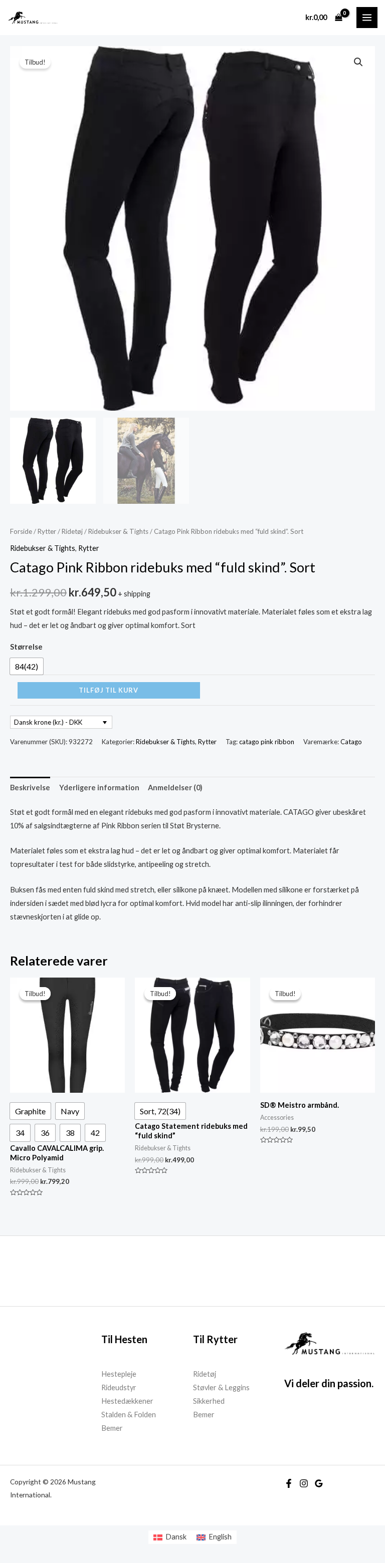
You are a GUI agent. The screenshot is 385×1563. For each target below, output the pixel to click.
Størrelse (26, 647)
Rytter (47, 531)
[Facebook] (288, 1483)
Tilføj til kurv (108, 690)
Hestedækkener (127, 1401)
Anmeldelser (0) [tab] (175, 787)
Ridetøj (72, 531)
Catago (351, 742)
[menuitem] (169, 1537)
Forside (21, 531)
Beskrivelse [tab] (30, 787)
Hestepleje (118, 1374)
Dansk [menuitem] (175, 1536)
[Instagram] (303, 1483)
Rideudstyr (118, 1387)
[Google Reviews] (318, 1483)
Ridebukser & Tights (118, 531)
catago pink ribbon (266, 742)
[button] (358, 62)
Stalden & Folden (128, 1414)
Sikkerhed (209, 1401)
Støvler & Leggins (221, 1387)
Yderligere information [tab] (99, 787)
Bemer (112, 1428)
